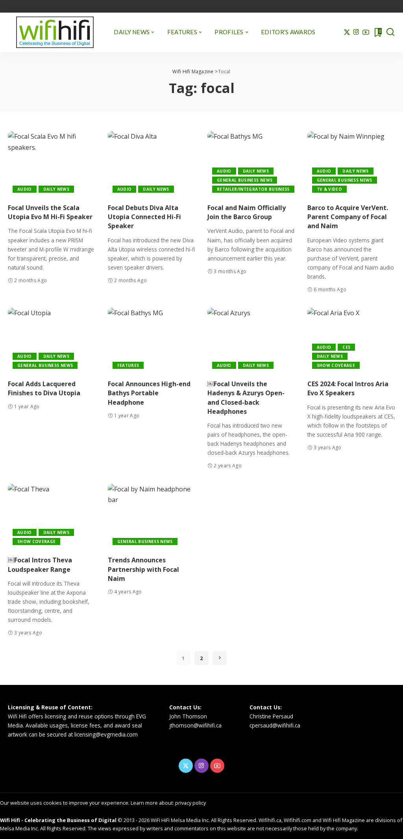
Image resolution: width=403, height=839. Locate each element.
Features (128, 365)
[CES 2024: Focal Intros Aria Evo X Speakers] (351, 341)
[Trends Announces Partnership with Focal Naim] (152, 517)
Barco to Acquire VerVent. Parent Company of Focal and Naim (347, 216)
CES (346, 347)
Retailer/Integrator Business (253, 189)
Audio (24, 189)
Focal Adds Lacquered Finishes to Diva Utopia (44, 388)
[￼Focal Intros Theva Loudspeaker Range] (52, 517)
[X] (347, 32)
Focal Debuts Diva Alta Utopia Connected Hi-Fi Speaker (144, 216)
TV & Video (329, 189)
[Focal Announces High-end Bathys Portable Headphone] (152, 341)
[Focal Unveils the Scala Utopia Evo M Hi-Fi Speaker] (52, 164)
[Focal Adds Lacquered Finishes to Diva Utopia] (52, 341)
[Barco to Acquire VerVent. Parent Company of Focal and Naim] (351, 164)
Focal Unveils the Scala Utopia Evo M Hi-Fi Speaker (50, 212)
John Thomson (188, 716)
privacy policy (190, 802)
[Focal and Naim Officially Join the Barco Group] (251, 164)
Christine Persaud (271, 716)
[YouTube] (365, 32)
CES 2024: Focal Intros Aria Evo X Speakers (347, 388)
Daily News (56, 189)
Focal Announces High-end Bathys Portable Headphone (149, 393)
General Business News (244, 180)
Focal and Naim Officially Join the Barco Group (246, 212)
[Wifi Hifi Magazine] (55, 32)
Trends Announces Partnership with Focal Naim (143, 569)
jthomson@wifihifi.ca (195, 725)
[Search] (390, 32)
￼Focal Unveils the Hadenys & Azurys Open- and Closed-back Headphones (246, 398)
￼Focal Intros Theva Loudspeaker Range (40, 564)
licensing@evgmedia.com (106, 734)
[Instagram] (356, 32)
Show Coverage (336, 365)
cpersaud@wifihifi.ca (275, 725)
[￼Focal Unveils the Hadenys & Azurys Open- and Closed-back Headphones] (251, 341)
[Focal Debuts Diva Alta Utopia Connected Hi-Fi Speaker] (152, 164)
